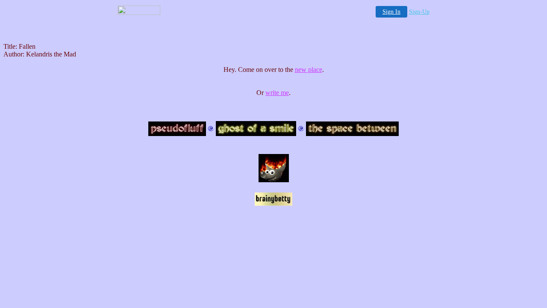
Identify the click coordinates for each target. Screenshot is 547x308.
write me (277, 92)
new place (308, 69)
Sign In (391, 12)
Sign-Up (419, 12)
